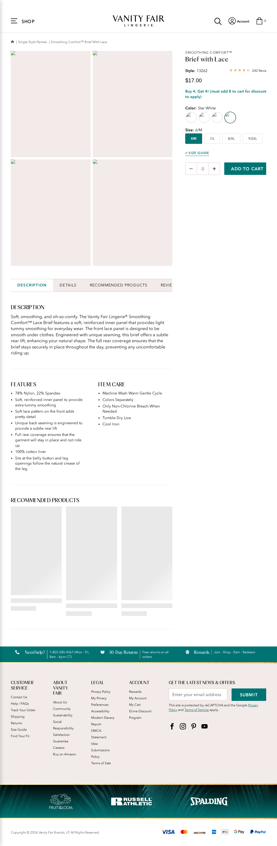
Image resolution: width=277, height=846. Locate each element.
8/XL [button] (231, 139)
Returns (16, 723)
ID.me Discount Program (140, 714)
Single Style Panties (32, 42)
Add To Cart (247, 168)
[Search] (218, 21)
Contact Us (19, 697)
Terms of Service (196, 710)
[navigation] (238, 20)
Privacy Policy (100, 692)
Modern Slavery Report (102, 721)
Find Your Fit (20, 736)
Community (62, 709)
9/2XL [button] (252, 139)
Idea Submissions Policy (100, 750)
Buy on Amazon (64, 754)
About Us (60, 702)
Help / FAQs (20, 703)
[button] (261, 21)
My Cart (135, 705)
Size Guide (199, 153)
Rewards (135, 692)
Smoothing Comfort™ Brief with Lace (79, 42)
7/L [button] (212, 139)
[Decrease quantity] (191, 168)
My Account (138, 698)
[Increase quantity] (214, 168)
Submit (249, 694)
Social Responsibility (63, 725)
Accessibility (100, 711)
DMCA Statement (99, 734)
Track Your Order (23, 710)
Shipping (18, 716)
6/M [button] (193, 139)
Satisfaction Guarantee (61, 738)
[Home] (12, 42)
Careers (58, 748)
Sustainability (62, 715)
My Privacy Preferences (99, 701)
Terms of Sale (101, 763)
